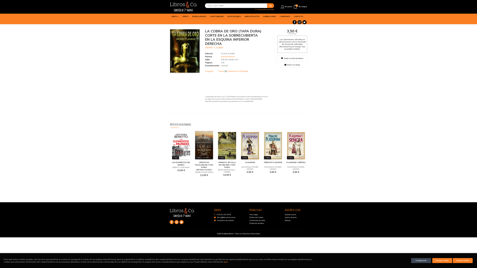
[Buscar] (270, 5)
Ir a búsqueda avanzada (264, 9)
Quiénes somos (290, 215)
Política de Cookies (256, 217)
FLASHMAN (250, 162)
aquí (226, 262)
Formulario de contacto (225, 220)
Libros (174, 16)
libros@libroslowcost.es (226, 217)
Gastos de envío (291, 217)
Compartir (209, 71)
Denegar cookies (442, 260)
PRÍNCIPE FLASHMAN (273, 162)
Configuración (421, 260)
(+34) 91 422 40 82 (224, 215)
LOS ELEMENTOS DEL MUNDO (181, 163)
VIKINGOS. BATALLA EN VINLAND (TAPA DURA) (227, 164)
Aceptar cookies (462, 260)
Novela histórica (228, 56)
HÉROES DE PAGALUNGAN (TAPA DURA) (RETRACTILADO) (204, 166)
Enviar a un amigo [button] (293, 65)
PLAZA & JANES (228, 53)
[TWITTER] (304, 22)
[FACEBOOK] (295, 22)
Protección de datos (256, 223)
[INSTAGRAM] (300, 22)
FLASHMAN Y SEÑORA (295, 162)
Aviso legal (253, 215)
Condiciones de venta (257, 220)
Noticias (288, 220)
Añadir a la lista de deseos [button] (293, 58)
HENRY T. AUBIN (214, 47)
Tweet (221, 71)
